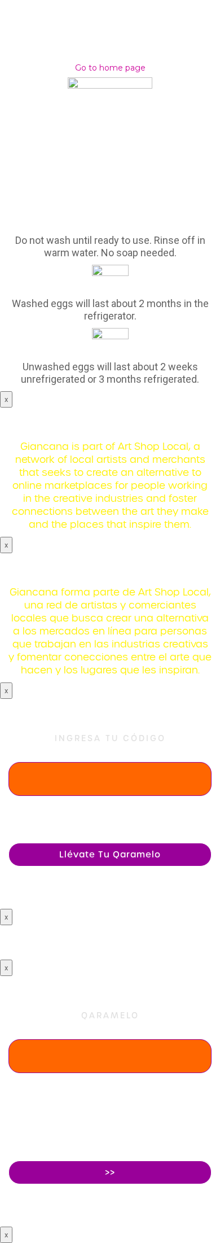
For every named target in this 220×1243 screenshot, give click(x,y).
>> (110, 1172)
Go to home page (110, 68)
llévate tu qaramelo (110, 854)
